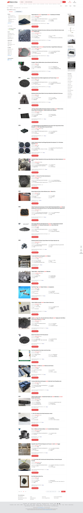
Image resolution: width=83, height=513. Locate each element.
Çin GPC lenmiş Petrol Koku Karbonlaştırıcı (41, 175)
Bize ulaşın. (10, 59)
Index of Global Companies (54, 505)
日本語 (25, 504)
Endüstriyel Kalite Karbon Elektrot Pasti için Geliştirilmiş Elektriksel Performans (47, 93)
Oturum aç (74, 2)
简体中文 (18, 504)
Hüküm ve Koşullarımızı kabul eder (47, 509)
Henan (10, 51)
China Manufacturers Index (39, 505)
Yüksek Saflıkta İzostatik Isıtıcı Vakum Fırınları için (42, 302)
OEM (10, 41)
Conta (31, 496)
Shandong (10, 49)
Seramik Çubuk (70, 94)
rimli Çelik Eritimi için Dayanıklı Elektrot (40, 256)
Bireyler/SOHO (10, 38)
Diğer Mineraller (20, 499)
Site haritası (51, 503)
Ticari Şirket (11, 33)
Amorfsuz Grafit (11, 15)
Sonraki (63, 491)
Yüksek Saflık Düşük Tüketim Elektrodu (40, 271)
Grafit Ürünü (69, 78)
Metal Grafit (69, 96)
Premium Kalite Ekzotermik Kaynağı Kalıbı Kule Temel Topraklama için (46, 381)
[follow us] (59, 503)
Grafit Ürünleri (70, 75)
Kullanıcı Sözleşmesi (33, 503)
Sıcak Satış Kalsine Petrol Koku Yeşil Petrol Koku (41, 350)
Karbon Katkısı (70, 87)
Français (28, 504)
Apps (70, 5)
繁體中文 (22, 504)
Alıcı (61, 5)
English (15, 504)
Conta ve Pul (44, 496)
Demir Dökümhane (70, 90)
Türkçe (63, 504)
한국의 (48, 504)
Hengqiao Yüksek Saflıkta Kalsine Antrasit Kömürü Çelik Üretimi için (44, 62)
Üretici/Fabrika (11, 34)
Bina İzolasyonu (20, 496)
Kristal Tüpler (70, 93)
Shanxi (10, 54)
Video (19, 62)
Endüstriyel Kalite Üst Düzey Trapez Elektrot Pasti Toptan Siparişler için (45, 240)
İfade (28, 503)
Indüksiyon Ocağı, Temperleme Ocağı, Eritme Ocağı (70, 47)
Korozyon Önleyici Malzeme (58, 496)
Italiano (41, 504)
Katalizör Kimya (70, 85)
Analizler (55, 503)
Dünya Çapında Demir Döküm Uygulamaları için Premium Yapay (45, 77)
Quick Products (33, 505)
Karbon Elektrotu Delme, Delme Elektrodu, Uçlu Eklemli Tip (43, 191)
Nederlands (54, 504)
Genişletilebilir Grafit (12, 19)
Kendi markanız (11, 44)
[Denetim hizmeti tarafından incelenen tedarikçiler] (12, 28)
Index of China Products (47, 505)
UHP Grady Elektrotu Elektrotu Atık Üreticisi (42, 365)
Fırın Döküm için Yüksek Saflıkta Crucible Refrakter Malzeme (45, 428)
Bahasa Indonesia (71, 504)
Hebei (10, 50)
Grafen (10, 20)
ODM (10, 43)
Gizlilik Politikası (39, 503)
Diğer (9, 35)
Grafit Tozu (69, 88)
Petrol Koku (69, 91)
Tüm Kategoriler (10, 5)
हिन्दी (57, 504)
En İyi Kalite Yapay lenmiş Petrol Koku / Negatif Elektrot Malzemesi (46, 46)
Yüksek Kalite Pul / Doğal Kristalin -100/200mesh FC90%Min (45, 14)
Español (31, 504)
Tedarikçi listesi (18, 11)
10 (21, 491)
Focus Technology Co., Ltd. (41, 507)
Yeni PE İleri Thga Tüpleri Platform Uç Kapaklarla (42, 286)
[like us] (57, 503)
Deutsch (34, 504)
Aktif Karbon (32, 499)
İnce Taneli (69, 79)
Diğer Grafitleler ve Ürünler (12, 17)
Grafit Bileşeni (11, 21)
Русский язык (44, 504)
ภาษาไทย (60, 504)
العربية (51, 504)
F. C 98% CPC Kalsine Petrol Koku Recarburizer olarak (41, 413)
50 (25, 491)
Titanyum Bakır (70, 76)
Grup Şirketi (10, 37)
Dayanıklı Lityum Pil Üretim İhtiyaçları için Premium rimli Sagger (45, 443)
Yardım (66, 5)
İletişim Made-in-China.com (45, 503)
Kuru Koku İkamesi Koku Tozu (37, 476)
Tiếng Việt (66, 504)
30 (23, 491)
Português (37, 504)
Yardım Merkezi (25, 503)
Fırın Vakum (69, 82)
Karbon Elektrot (70, 81)
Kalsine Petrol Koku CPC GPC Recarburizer (39, 334)
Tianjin (10, 52)
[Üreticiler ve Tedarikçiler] (12, 2)
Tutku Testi (69, 84)
